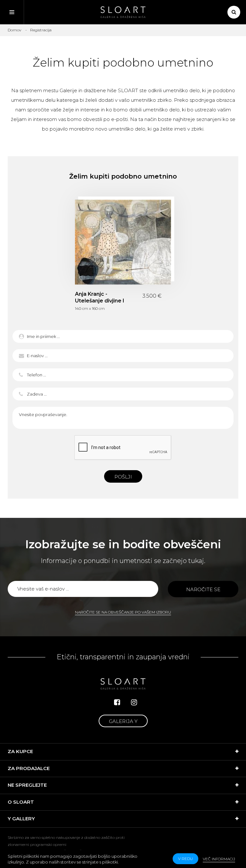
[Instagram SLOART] (134, 702)
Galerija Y (123, 721)
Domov (14, 30)
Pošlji (123, 477)
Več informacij (219, 858)
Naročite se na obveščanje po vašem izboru (123, 612)
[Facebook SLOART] (117, 702)
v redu (185, 858)
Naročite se (203, 589)
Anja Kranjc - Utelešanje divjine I (123, 242)
